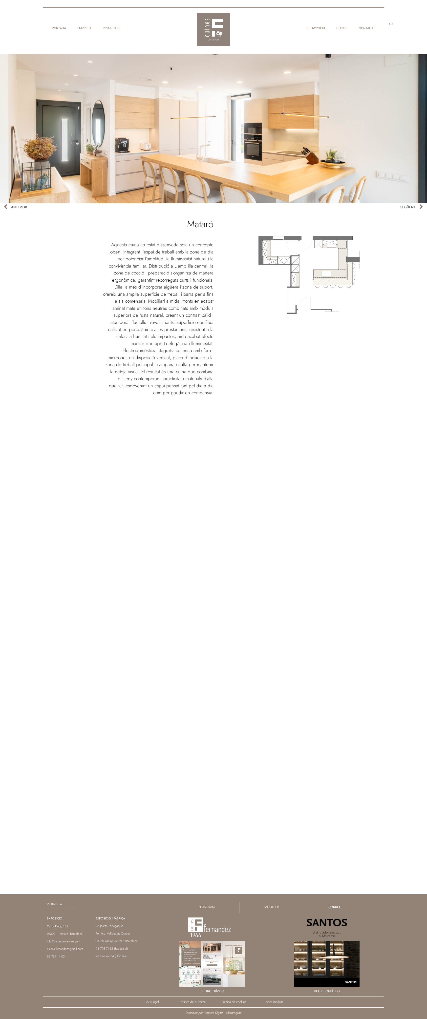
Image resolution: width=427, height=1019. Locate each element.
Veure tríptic (212, 991)
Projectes (111, 28)
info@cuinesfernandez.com (63, 941)
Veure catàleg (327, 991)
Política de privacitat (193, 1001)
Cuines (341, 28)
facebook (271, 907)
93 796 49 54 (105, 956)
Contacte (367, 28)
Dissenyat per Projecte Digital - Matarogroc (213, 1012)
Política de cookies (233, 1001)
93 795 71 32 (104, 948)
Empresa (84, 28)
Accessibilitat (274, 1001)
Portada (59, 28)
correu (335, 907)
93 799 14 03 (56, 956)
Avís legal (152, 1001)
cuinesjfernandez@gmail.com (65, 949)
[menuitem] (391, 24)
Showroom (315, 28)
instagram (206, 907)
